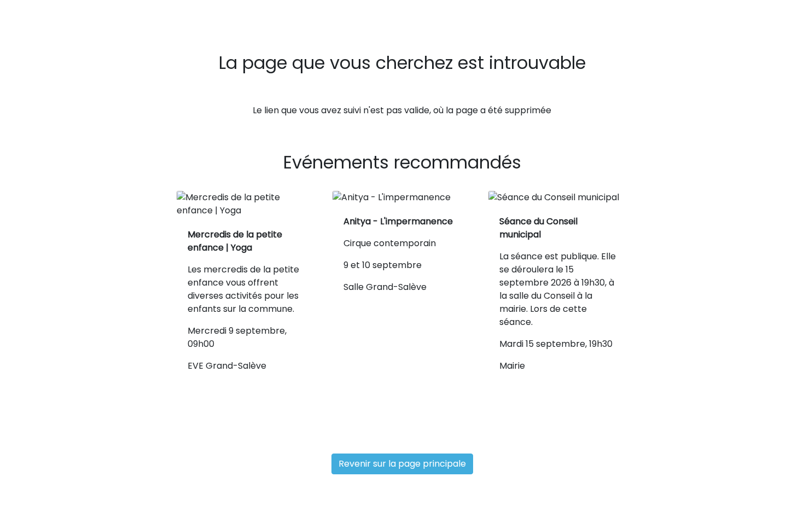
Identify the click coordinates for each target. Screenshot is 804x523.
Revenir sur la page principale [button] (402, 463)
